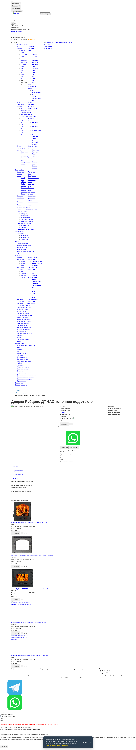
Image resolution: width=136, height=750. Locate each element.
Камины (28, 208)
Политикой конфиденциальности (56, 745)
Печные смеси (21, 311)
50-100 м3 (22, 70)
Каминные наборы (23, 369)
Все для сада (19, 343)
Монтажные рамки (23, 339)
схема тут (31, 39)
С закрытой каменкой (35, 142)
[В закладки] (24, 533)
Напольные (35, 152)
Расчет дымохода (21, 385)
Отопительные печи (21, 44)
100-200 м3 (22, 76)
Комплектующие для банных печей (33, 180)
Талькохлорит (25, 192)
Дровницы (20, 371)
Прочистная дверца (23, 329)
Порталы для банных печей (20, 204)
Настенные (35, 150)
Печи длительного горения (21, 104)
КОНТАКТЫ (48, 48)
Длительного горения (24, 245)
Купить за (4, 746)
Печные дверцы (22, 331)
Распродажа (19, 383)
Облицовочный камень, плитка (33, 204)
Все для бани (19, 170)
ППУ (22, 271)
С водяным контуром (24, 60)
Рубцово (62, 412)
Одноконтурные (37, 261)
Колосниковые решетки (24, 333)
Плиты (19, 337)
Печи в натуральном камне (32, 86)
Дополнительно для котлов (25, 251)
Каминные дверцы (23, 323)
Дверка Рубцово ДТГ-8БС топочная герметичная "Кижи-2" (30, 622)
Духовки (19, 341)
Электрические (21, 249)
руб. (16, 8)
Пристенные (25, 225)
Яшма (23, 194)
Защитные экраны (23, 373)
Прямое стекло (26, 217)
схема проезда (16, 31)
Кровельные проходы (24, 307)
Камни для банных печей (20, 174)
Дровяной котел (22, 247)
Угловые (23, 227)
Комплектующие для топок (25, 229)
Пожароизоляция (22, 309)
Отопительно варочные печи (32, 48)
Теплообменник (37, 285)
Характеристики (18, 470)
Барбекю (20, 349)
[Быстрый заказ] (71, 424)
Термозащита (30, 303)
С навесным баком (35, 136)
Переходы (35, 265)
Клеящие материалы (23, 313)
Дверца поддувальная (24, 327)
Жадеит (23, 186)
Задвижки (20, 335)
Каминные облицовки (24, 223)
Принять (85, 742)
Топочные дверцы (22, 325)
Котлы (17, 241)
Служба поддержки (46, 669)
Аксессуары (24, 239)
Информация (15, 669)
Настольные (25, 237)
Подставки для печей (24, 321)
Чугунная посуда (22, 359)
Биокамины (20, 233)
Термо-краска (21, 381)
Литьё (28, 305)
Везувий (23, 261)
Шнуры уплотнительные (24, 315)
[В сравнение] (26, 533)
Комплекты (24, 152)
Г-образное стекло (27, 219)
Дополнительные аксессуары (26, 375)
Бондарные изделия (23, 367)
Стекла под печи (22, 317)
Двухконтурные (37, 263)
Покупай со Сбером (65, 42)
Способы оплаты (18, 474)
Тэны (18, 253)
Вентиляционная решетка (25, 377)
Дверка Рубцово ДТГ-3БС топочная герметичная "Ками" (29, 589)
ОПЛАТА (47, 44)
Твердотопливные (22, 243)
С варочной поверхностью (25, 110)
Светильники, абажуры (24, 379)
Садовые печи (21, 353)
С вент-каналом (34, 273)
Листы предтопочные (24, 319)
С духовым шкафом (34, 54)
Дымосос (35, 279)
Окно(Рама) (32, 176)
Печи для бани (31, 116)
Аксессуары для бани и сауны (31, 198)
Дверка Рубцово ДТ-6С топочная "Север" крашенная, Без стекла (32, 556)
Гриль (19, 351)
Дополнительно (33, 277)
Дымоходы (18, 255)
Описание (16, 467)
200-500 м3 (33, 80)
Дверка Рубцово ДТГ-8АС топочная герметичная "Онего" (29, 522)
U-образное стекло (27, 221)
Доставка (16, 478)
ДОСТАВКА (48, 46)
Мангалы (20, 355)
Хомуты (23, 273)
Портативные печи (23, 357)
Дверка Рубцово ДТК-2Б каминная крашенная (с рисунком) (30, 655)
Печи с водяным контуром (31, 104)
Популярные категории (77, 669)
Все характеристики (66, 462)
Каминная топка (22, 212)
